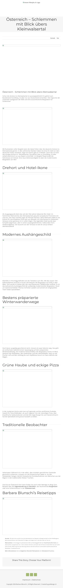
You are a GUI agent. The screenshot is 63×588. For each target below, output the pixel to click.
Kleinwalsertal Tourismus (48, 551)
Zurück (52, 38)
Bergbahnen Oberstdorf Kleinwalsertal (30, 551)
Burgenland (53, 486)
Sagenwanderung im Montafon (25, 486)
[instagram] (35, 574)
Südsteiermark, (30, 488)
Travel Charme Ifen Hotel (50, 543)
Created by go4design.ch (49, 584)
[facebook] (27, 574)
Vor (58, 38)
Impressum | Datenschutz (31, 580)
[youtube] (31, 574)
